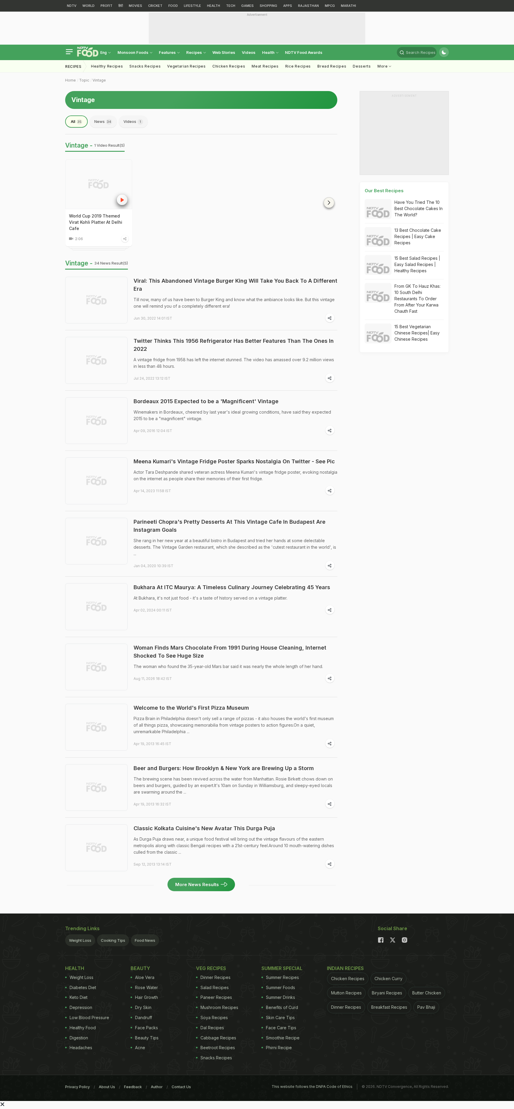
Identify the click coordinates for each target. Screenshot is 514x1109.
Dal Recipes (212, 1027)
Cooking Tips (113, 940)
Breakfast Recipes (389, 1007)
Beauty (140, 968)
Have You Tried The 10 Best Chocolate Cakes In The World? (418, 208)
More (383, 66)
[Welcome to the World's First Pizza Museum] (96, 727)
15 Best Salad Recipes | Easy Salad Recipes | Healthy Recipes (417, 264)
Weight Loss (80, 940)
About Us (107, 1087)
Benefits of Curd (282, 1007)
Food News (145, 940)
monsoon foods (133, 52)
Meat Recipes (265, 66)
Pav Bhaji (426, 1007)
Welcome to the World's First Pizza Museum (191, 708)
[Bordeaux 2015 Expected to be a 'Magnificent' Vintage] (96, 420)
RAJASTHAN (308, 6)
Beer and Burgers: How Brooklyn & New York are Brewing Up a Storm (224, 768)
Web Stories (223, 52)
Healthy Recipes (107, 66)
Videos (249, 52)
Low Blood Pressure (89, 1017)
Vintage (99, 80)
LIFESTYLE (192, 6)
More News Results (197, 884)
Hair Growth (146, 997)
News (102, 121)
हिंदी (120, 6)
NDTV (71, 6)
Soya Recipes (214, 1017)
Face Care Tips (281, 1027)
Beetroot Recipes (217, 1047)
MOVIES (135, 6)
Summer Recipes (282, 977)
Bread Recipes (331, 66)
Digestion (79, 1037)
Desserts (362, 66)
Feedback (133, 1087)
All (76, 121)
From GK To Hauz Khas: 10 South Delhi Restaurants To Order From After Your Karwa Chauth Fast (417, 299)
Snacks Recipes (145, 66)
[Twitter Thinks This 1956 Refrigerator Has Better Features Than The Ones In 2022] (96, 360)
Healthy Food (83, 1027)
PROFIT (106, 6)
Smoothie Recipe (283, 1037)
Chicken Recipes (228, 66)
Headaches (81, 1047)
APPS (287, 6)
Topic (84, 80)
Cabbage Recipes (218, 1037)
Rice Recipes (298, 66)
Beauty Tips (147, 1037)
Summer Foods (280, 987)
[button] (329, 202)
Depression (81, 1007)
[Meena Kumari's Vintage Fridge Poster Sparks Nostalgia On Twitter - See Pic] (96, 480)
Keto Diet (78, 997)
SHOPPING (268, 6)
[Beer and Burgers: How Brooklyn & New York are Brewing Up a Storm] (96, 787)
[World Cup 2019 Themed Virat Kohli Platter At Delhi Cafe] (98, 184)
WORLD (88, 6)
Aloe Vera (144, 977)
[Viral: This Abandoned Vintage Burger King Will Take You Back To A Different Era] (96, 300)
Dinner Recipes (215, 977)
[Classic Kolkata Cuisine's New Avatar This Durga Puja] (96, 847)
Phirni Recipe (279, 1047)
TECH (230, 6)
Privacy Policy (77, 1087)
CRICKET (155, 6)
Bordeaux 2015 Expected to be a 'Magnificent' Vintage (206, 401)
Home (70, 80)
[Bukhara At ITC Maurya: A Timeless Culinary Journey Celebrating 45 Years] (96, 606)
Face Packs (146, 1027)
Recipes (194, 52)
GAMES (247, 6)
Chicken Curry (388, 978)
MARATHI (348, 6)
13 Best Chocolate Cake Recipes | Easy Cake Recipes (417, 236)
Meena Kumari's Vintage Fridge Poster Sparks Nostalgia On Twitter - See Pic (234, 461)
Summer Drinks (280, 997)
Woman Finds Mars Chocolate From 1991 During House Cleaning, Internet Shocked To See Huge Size (230, 652)
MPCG (330, 6)
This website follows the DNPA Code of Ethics (312, 1086)
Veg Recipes (211, 968)
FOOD (173, 6)
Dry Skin (143, 1007)
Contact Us (181, 1087)
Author (157, 1087)
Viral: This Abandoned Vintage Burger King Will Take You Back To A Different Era (235, 285)
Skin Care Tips (280, 1017)
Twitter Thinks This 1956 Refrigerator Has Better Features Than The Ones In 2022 (234, 345)
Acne (140, 1047)
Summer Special (282, 968)
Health (268, 52)
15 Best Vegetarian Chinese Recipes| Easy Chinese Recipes (417, 333)
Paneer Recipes (216, 997)
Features (168, 52)
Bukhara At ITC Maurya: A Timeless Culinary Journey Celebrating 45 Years (232, 587)
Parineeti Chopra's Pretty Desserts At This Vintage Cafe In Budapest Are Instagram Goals (229, 526)
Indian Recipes (345, 968)
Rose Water (146, 987)
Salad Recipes (214, 987)
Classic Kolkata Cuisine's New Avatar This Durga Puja (204, 828)
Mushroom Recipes (219, 1007)
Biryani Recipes (387, 992)
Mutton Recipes (346, 992)
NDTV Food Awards (303, 52)
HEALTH (213, 6)
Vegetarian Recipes (186, 66)
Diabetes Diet (83, 987)
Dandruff (143, 1017)
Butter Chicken (426, 992)
